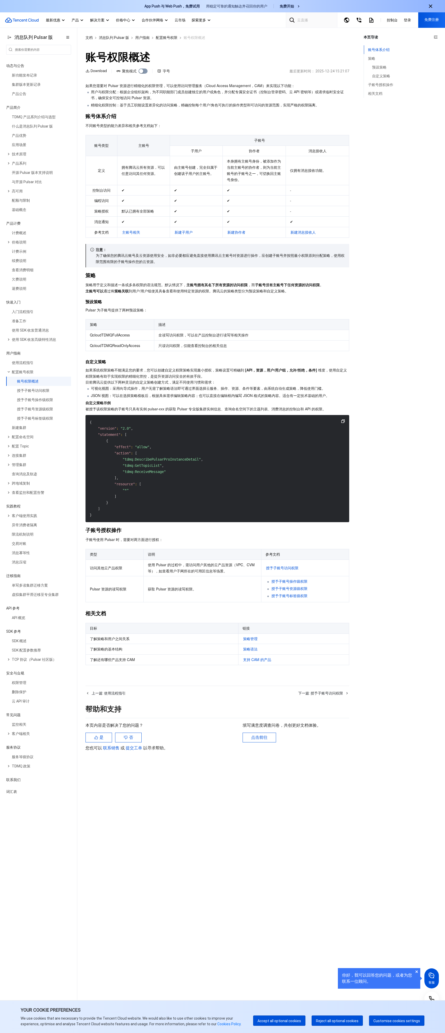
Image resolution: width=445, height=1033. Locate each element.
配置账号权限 (166, 38)
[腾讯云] (22, 20)
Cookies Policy (229, 1024)
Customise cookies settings (396, 1021)
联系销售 (112, 748)
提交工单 (134, 748)
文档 (89, 38)
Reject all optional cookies (337, 1021)
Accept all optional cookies (279, 1021)
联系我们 (13, 780)
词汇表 (11, 792)
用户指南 (142, 38)
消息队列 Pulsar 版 (114, 38)
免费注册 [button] (431, 20)
